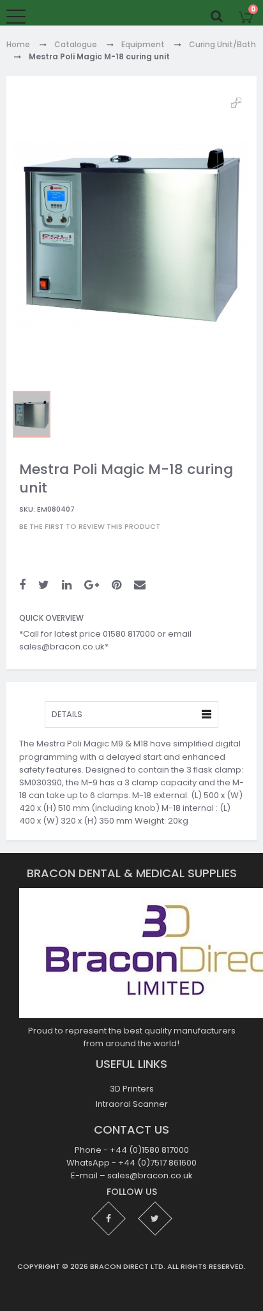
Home (18, 45)
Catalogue (75, 45)
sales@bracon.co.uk (150, 1176)
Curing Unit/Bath (222, 45)
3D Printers (132, 1089)
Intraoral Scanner (132, 1104)
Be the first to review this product (89, 526)
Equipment (143, 45)
